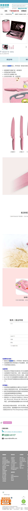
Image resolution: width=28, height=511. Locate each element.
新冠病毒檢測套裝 (6, 462)
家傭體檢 (4, 473)
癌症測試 (4, 472)
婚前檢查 (4, 466)
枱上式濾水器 (22, 458)
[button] (26, 47)
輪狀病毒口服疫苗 (14, 468)
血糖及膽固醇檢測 (14, 476)
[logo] (4, 8)
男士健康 (4, 464)
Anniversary (16, 509)
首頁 (6, 11)
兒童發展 (4, 479)
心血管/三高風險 (5, 465)
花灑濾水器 (22, 465)
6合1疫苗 (13, 465)
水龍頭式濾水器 (23, 461)
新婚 (11, 509)
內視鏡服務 (4, 470)
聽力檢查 (4, 477)
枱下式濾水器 (22, 460)
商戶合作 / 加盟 (19, 507)
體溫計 (12, 477)
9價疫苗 (12, 458)
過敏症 (3, 469)
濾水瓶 (21, 464)
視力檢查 (4, 475)
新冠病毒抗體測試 (6, 461)
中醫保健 (4, 478)
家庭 (22, 509)
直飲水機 (21, 457)
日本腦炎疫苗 (14, 469)
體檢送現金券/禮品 (22, 8)
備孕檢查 (4, 468)
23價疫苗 (13, 460)
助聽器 (12, 480)
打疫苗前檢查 (5, 460)
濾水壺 (21, 462)
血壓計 (12, 475)
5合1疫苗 (13, 464)
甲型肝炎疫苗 (14, 462)
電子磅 (12, 479)
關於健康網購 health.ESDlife (8, 507)
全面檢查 (4, 457)
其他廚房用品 (7, 423)
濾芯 (20, 466)
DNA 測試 (4, 474)
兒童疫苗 (13, 457)
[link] (6, 494)
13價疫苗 (13, 461)
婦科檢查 (4, 458)
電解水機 (21, 468)
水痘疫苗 (13, 466)
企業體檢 (4, 481)
